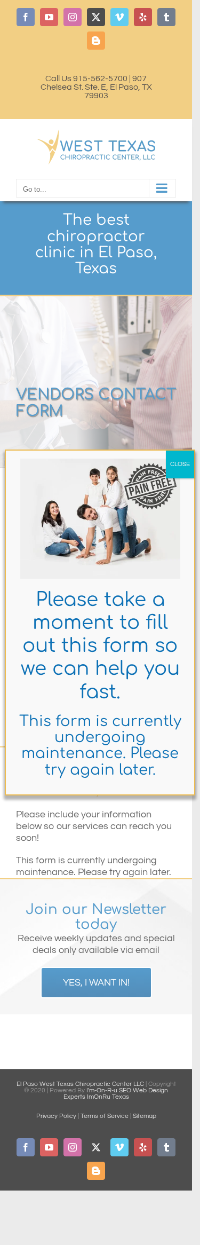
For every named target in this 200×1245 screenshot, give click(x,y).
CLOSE (180, 464)
